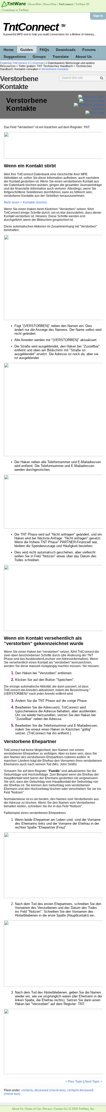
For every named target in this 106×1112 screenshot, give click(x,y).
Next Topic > (93, 1081)
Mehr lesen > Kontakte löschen (25, 202)
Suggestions (15, 56)
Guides (26, 50)
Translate (60, 56)
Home (9, 50)
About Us (83, 56)
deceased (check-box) (50, 1090)
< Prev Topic (74, 1081)
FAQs (44, 50)
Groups (39, 56)
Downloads (66, 50)
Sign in (98, 16)
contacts (27, 1090)
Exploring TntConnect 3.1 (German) (22, 62)
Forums (89, 50)
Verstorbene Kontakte (54, 69)
